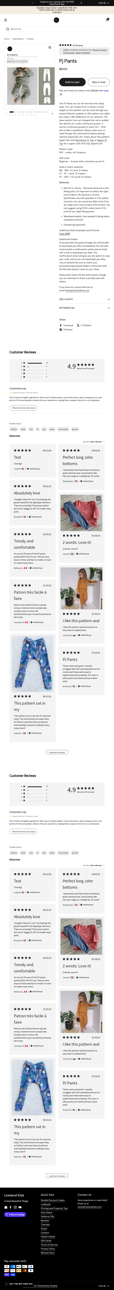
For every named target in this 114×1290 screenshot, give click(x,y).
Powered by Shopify (47, 1285)
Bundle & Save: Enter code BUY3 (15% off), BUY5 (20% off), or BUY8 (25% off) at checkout (57, 10)
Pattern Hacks (48, 1236)
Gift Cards (46, 1240)
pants (52, 429)
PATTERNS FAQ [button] (66, 307)
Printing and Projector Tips (54, 1208)
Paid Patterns (18, 39)
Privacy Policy (48, 1248)
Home (6, 39)
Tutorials (45, 1224)
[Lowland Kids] (56, 20)
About (44, 1228)
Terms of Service (49, 1244)
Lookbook (46, 1204)
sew (44, 429)
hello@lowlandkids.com (90, 1206)
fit (38, 429)
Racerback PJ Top (84, 140)
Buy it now (98, 82)
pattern (14, 429)
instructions (63, 429)
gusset (75, 429)
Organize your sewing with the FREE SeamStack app (57, 3)
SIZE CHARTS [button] (66, 299)
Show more (14, 435)
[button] (107, 20)
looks (23, 429)
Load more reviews (57, 752)
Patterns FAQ (47, 1216)
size (31, 429)
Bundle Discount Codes (53, 1200)
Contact (45, 1232)
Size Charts (46, 1212)
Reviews (45, 1220)
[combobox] (94, 441)
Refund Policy (48, 1252)
